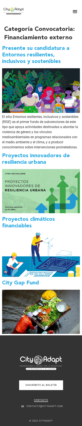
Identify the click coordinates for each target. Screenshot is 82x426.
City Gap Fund (20, 283)
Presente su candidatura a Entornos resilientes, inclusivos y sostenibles (35, 55)
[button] (75, 11)
